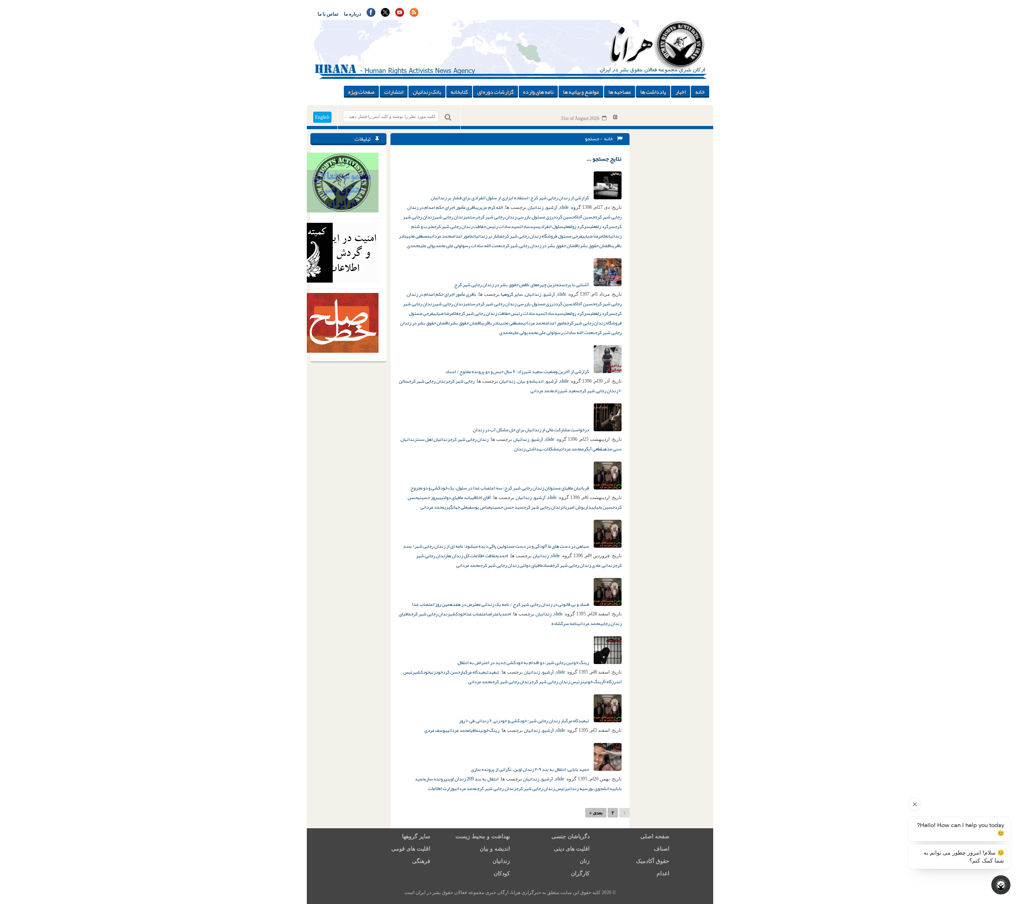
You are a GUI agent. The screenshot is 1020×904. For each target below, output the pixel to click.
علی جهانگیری (455, 507)
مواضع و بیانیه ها (581, 91)
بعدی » (595, 813)
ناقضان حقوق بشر (596, 245)
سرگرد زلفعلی (602, 226)
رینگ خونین (592, 681)
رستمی (471, 217)
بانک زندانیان (427, 91)
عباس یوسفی (478, 507)
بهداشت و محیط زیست (482, 836)
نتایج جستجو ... (604, 159)
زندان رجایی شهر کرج (428, 381)
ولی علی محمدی (447, 245)
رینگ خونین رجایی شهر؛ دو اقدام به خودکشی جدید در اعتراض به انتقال (523, 662)
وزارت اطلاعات (441, 788)
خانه (700, 91)
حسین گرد (565, 217)
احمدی (502, 555)
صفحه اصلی (654, 836)
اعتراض (493, 614)
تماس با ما (328, 14)
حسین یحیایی (603, 507)
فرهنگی (421, 861)
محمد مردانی (441, 236)
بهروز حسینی (429, 497)
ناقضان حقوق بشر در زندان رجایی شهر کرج (541, 245)
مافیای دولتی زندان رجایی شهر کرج (511, 565)
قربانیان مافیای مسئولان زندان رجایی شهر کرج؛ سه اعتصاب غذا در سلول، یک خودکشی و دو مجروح (500, 488)
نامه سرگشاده (564, 623)
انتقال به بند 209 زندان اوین (472, 779)
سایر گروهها (512, 294)
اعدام (663, 873)
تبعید (493, 672)
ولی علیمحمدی (420, 245)
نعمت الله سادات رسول (481, 245)
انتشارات (393, 91)
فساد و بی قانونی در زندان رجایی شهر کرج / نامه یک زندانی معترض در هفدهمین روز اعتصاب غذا (501, 604)
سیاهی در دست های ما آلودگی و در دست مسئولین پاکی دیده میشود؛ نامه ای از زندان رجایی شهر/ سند (496, 546)
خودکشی (457, 614)
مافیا (473, 730)
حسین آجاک (585, 217)
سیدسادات (529, 226)
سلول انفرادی (551, 226)
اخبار (680, 91)
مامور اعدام (462, 236)
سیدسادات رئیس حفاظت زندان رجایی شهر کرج (477, 226)
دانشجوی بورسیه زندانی (589, 788)
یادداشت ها (653, 91)
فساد (547, 565)
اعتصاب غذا (476, 614)
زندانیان (535, 207)
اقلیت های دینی (572, 849)
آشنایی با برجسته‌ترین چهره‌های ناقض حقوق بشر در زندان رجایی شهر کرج (522, 284)
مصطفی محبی (418, 236)
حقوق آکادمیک (652, 861)
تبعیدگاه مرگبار (474, 672)
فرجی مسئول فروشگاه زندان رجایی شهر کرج (542, 236)
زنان (585, 861)
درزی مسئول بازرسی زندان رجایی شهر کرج (516, 217)
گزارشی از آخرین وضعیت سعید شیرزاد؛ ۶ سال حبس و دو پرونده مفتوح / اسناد (517, 371)
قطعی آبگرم (592, 449)
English (322, 117)
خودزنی (436, 672)
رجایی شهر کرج (461, 381)
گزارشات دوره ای (495, 91)
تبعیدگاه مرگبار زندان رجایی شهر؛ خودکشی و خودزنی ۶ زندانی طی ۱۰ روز (524, 720)
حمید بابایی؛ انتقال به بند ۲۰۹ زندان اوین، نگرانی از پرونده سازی (530, 769)
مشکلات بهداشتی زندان (536, 449)
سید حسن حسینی (507, 507)
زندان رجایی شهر (449, 217)
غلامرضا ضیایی (594, 236)
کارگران (580, 873)
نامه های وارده (538, 91)
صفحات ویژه (361, 91)
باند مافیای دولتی (456, 497)
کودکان (502, 873)
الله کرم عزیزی (490, 207)
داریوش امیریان (577, 507)
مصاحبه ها (619, 91)
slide (564, 207)
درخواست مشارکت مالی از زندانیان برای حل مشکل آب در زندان (531, 429)
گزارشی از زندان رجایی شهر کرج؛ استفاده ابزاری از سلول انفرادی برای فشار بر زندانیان (510, 197)
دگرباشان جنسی (570, 836)
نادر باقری (491, 323)
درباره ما (352, 14)
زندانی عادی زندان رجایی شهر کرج (583, 565)
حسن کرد (451, 672)
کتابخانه (459, 91)
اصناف (661, 849)
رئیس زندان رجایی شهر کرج (541, 788)
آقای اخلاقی (481, 497)
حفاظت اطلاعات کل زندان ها (472, 555)
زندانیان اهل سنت (433, 439)
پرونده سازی (436, 779)
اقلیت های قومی (410, 849)
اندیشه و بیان (530, 381)
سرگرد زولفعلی (576, 226)
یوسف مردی (435, 730)
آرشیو (551, 207)
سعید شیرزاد (566, 390)
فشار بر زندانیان (487, 236)
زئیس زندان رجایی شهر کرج (556, 681)
